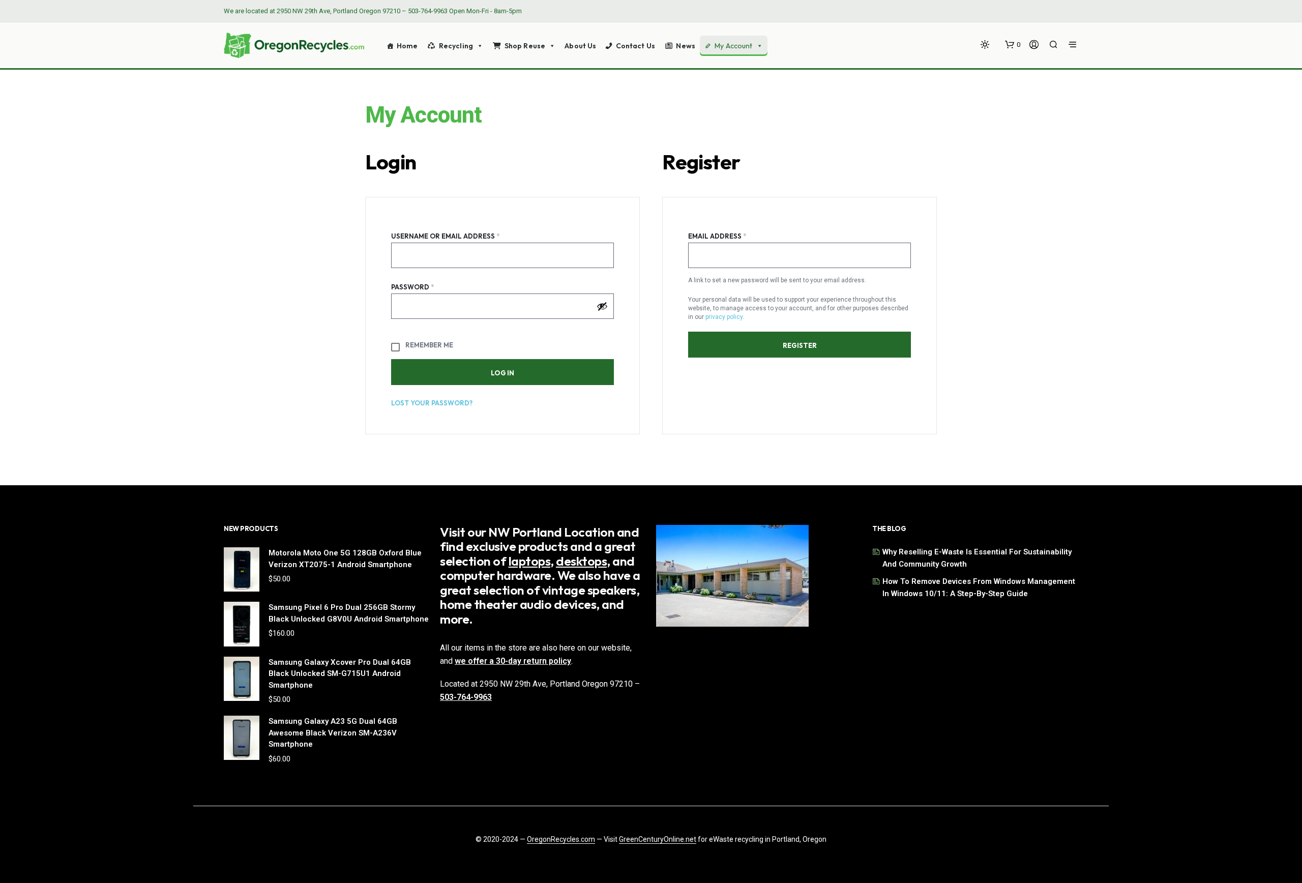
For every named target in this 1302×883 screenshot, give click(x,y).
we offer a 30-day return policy (513, 661)
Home (407, 45)
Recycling (456, 45)
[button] (1012, 45)
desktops (581, 561)
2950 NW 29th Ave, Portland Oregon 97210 (338, 11)
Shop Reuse (525, 45)
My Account (733, 45)
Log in (502, 373)
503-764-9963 (428, 11)
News (685, 45)
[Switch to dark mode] (985, 44)
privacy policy (724, 316)
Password (429, 285)
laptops (530, 561)
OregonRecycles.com (561, 839)
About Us (580, 45)
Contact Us (635, 45)
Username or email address (462, 234)
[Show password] (602, 306)
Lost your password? (431, 403)
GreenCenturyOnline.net (657, 839)
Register (800, 345)
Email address (734, 234)
